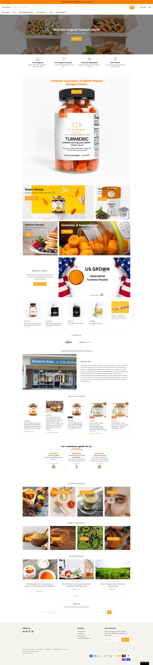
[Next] (133, 314)
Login (144, 7)
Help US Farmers (40, 284)
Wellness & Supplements (84, 638)
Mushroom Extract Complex (76, 323)
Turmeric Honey (81, 631)
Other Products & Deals (26, 12)
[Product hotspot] (76, 266)
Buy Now (76, 39)
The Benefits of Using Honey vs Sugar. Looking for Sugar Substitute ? (40, 586)
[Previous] (19, 314)
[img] (76, 448)
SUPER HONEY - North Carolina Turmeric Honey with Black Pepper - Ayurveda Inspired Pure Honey (120, 425)
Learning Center (41, 12)
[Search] (132, 7)
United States (122, 650)
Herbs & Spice (81, 636)
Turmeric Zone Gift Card (118, 318)
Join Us (51, 12)
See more (76, 596)
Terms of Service (40, 649)
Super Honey (6, 12)
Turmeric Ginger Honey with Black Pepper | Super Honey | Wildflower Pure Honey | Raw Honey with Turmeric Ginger (32, 425)
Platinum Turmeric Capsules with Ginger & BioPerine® (54, 324)
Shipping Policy (57, 649)
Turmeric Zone (114, 319)
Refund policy (48, 649)
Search (24, 649)
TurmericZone (27, 326)
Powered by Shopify (27, 653)
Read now (39, 591)
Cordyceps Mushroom (96, 323)
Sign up (125, 640)
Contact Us (64, 649)
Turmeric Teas (81, 633)
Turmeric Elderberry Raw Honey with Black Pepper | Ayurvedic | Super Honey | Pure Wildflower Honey (75, 425)
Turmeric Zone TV (61, 12)
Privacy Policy (31, 649)
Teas (14, 12)
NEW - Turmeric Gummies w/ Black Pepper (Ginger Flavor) (32, 324)
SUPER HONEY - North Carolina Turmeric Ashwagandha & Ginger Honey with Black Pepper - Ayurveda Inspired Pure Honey (98, 426)
